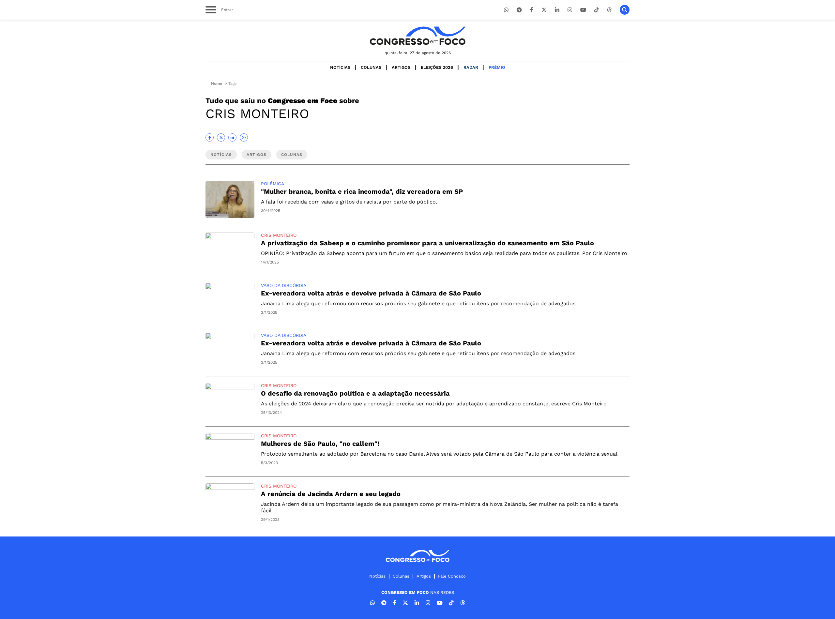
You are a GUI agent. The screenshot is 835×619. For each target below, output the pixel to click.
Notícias (340, 67)
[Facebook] (531, 10)
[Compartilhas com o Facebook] (209, 137)
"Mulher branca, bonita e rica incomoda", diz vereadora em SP (362, 191)
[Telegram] (519, 10)
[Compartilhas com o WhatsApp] (244, 137)
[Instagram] (570, 10)
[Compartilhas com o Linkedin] (232, 137)
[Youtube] (583, 10)
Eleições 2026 (437, 67)
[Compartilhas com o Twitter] (221, 137)
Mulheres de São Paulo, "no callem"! (320, 443)
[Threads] (609, 10)
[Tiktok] (596, 10)
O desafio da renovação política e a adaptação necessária (355, 393)
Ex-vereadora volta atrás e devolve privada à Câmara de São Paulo (371, 293)
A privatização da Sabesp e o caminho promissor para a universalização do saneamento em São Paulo (427, 243)
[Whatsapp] (506, 10)
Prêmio (497, 67)
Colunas (371, 67)
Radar (470, 67)
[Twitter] (544, 10)
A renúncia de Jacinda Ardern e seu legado (331, 494)
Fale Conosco (452, 576)
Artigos (401, 67)
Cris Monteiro (278, 235)
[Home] (417, 35)
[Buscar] (625, 10)
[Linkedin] (557, 10)
